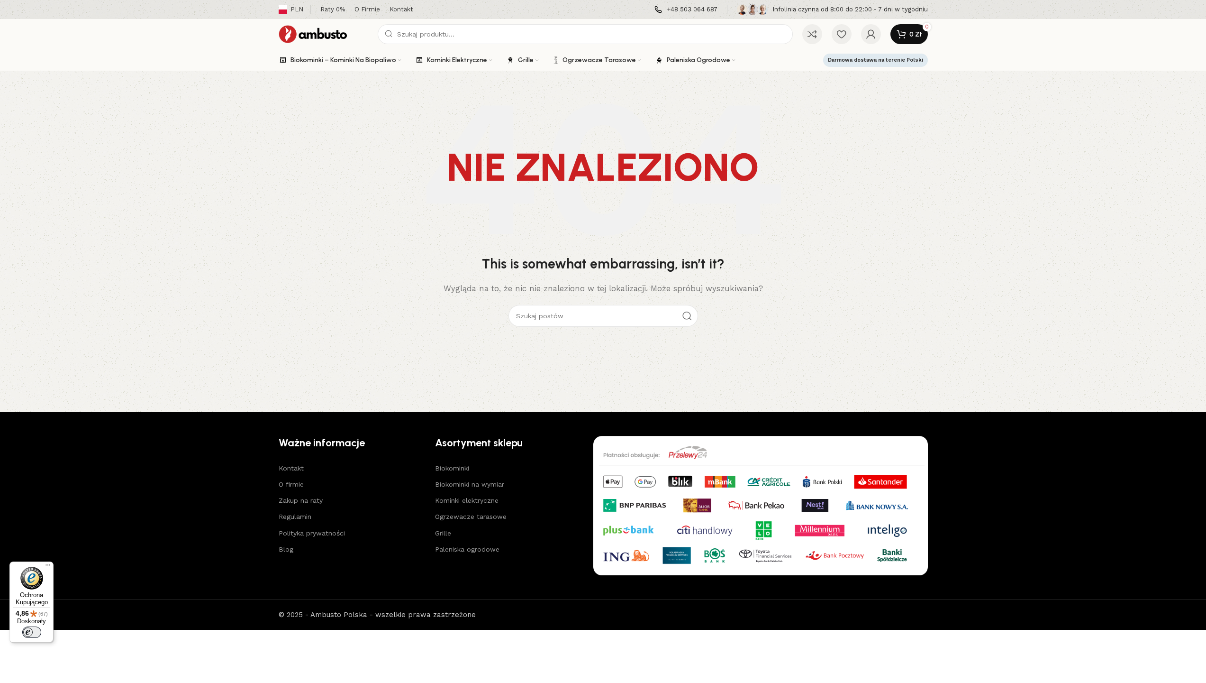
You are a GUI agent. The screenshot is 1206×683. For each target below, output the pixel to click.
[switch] (31, 632)
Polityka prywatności (312, 533)
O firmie (291, 484)
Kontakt (291, 468)
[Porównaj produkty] (812, 34)
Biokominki (452, 468)
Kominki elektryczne (467, 500)
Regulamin (295, 516)
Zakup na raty (301, 500)
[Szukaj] (687, 316)
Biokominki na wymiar (469, 484)
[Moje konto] (871, 34)
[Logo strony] (323, 33)
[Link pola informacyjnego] (685, 10)
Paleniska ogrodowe (467, 549)
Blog (286, 549)
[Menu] (48, 567)
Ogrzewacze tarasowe (471, 516)
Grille (443, 533)
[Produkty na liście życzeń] (841, 34)
